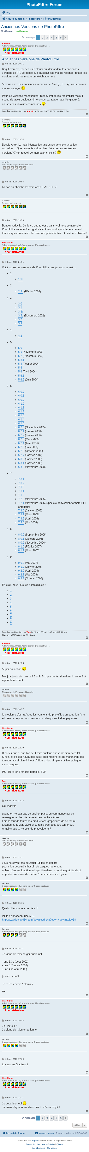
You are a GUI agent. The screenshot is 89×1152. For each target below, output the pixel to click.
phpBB (35, 1140)
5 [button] (56, 37)
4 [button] (51, 37)
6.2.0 (21, 427)
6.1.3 (21, 415)
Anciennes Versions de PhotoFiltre (32, 26)
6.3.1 (21, 463)
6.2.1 (21, 431)
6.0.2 (21, 399)
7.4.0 (21, 522)
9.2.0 (21, 570)
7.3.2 (21, 518)
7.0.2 (21, 483)
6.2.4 (21, 443)
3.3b (20, 311)
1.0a (20, 279)
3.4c (20, 315)
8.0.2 (21, 542)
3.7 (20, 319)
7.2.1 (21, 502)
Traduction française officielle (40, 1144)
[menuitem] (6, 12)
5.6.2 (21, 379)
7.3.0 (21, 510)
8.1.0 (21, 546)
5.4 (20, 363)
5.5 (20, 367)
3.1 (20, 307)
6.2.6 (21, 451)
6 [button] (60, 37)
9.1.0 (21, 566)
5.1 (20, 351)
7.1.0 (21, 487)
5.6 (20, 371)
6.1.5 (21, 423)
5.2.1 (21, 359)
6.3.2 (21, 466)
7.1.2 (21, 494)
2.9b (20, 291)
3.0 (20, 303)
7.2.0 (21, 499)
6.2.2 (21, 435)
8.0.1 (21, 538)
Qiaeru (60, 1144)
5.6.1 (21, 375)
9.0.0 (21, 562)
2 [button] (42, 37)
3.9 (20, 323)
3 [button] (47, 37)
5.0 (20, 347)
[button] (65, 37)
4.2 (20, 335)
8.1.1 (21, 550)
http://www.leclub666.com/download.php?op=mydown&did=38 (39, 919)
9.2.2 (21, 578)
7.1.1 (21, 491)
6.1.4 (21, 419)
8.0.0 (21, 534)
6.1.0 (21, 403)
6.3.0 (21, 459)
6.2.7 (21, 454)
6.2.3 (21, 439)
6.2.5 (21, 447)
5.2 (20, 355)
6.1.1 (21, 407)
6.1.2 (21, 411)
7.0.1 (21, 479)
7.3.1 (21, 514)
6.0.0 (21, 391)
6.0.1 (21, 395)
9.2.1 (21, 574)
